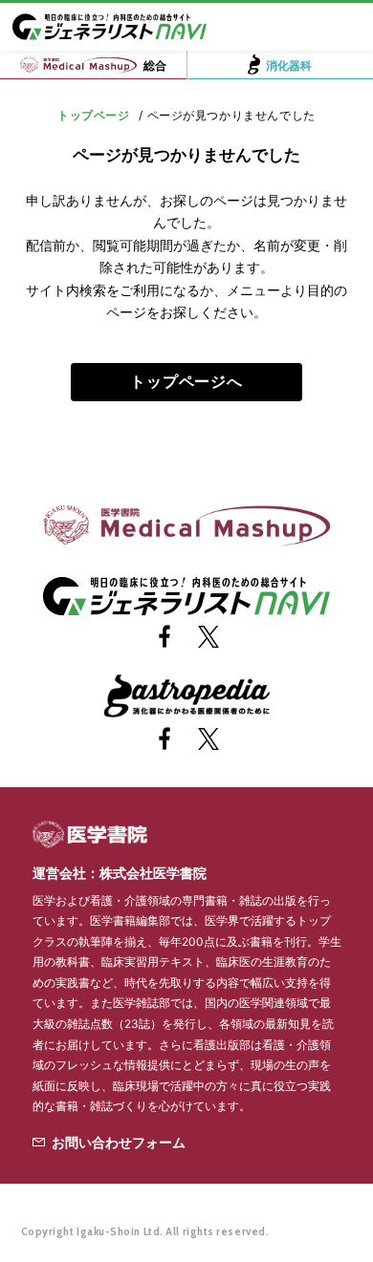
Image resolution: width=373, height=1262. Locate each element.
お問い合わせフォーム (119, 1142)
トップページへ (186, 382)
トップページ (93, 115)
